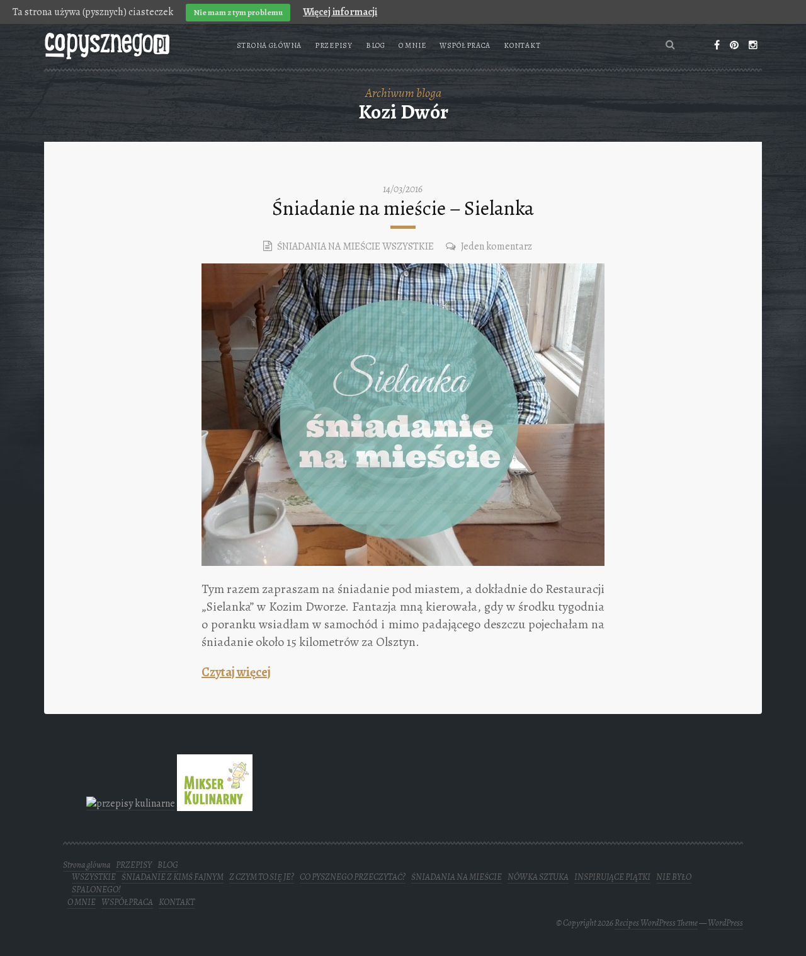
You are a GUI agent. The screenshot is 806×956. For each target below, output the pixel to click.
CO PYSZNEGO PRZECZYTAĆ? (353, 877)
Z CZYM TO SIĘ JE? (261, 877)
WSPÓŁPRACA (465, 45)
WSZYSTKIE (408, 246)
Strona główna (269, 45)
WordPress (725, 923)
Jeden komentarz (496, 246)
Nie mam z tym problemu (238, 12)
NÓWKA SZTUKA (538, 877)
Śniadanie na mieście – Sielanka (403, 208)
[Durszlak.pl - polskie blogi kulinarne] (130, 803)
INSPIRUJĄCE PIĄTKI (612, 877)
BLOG (375, 45)
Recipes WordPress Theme (656, 923)
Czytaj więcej (236, 672)
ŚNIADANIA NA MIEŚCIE (328, 246)
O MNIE (412, 45)
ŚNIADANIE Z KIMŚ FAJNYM (173, 877)
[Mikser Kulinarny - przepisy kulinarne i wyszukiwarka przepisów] (215, 803)
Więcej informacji (340, 12)
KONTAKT (522, 45)
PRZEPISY (334, 45)
